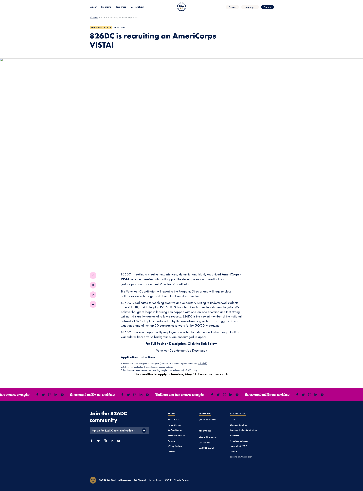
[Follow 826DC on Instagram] (222, 395)
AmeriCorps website (163, 366)
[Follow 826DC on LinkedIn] (228, 395)
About (93, 6)
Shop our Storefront (238, 424)
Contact (232, 7)
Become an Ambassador (241, 456)
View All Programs (207, 419)
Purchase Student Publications (243, 430)
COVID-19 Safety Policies (177, 479)
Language (249, 7)
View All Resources (208, 437)
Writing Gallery (175, 446)
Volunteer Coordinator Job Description (181, 350)
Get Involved (137, 6)
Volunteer (234, 435)
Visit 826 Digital (206, 447)
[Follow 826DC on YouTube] (235, 395)
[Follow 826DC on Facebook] (210, 395)
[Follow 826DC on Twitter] (216, 395)
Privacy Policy (155, 479)
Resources (121, 6)
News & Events (174, 424)
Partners (171, 440)
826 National (140, 479)
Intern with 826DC (238, 446)
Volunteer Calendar (239, 440)
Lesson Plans (204, 442)
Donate (267, 7)
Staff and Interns (175, 430)
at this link (202, 363)
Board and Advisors (176, 435)
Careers (233, 451)
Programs (106, 6)
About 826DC (174, 419)
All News (94, 17)
